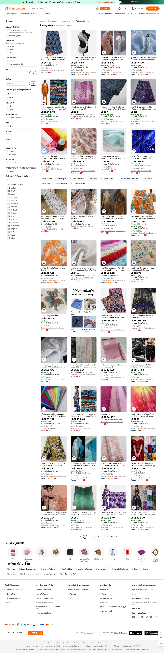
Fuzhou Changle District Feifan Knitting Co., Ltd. (84, 171)
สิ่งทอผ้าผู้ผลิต (62, 178)
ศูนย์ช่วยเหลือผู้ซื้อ (106, 590)
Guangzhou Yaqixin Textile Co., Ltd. (142, 72)
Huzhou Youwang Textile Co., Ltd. (82, 226)
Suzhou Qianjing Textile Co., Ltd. (51, 169)
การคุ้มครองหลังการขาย (44, 602)
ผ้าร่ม (24, 574)
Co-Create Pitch (10, 594)
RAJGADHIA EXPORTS (138, 279)
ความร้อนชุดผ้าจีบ (61, 183)
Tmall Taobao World (71, 643)
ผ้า (70, 21)
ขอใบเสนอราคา (73, 594)
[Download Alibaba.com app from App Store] (135, 633)
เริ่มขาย (134, 594)
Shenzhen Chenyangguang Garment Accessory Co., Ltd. (54, 280)
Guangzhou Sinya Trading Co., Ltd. (52, 70)
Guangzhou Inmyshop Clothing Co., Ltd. (144, 121)
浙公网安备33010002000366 (118, 650)
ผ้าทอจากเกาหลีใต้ (109, 178)
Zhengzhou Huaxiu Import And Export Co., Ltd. (114, 231)
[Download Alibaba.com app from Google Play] (152, 633)
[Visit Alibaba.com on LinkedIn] (138, 617)
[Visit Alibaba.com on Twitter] (142, 617)
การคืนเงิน (103, 602)
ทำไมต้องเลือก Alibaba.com (13, 590)
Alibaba (42, 21)
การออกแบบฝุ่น (102, 569)
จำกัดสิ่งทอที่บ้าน (67, 569)
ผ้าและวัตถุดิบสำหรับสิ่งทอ (57, 21)
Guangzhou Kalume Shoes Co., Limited (144, 233)
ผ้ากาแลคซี (46, 183)
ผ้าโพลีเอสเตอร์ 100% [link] (82, 21)
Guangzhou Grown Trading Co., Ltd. (143, 328)
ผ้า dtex (136, 569)
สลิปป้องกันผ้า (148, 178)
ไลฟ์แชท (103, 594)
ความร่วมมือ (136, 609)
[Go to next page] (116, 537)
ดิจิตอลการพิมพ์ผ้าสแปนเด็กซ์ (129, 178)
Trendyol (106, 643)
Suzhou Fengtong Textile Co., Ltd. (52, 379)
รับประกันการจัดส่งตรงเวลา (45, 598)
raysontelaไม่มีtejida (49, 569)
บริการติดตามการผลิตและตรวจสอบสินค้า (48, 608)
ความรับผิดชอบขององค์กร (13, 598)
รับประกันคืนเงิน (42, 594)
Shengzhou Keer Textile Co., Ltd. (112, 121)
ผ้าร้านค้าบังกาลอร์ (78, 178)
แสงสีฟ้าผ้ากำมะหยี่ (79, 183)
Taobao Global (91, 643)
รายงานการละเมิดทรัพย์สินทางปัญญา (113, 607)
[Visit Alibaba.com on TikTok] (155, 617)
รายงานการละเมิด (106, 611)
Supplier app (88, 633)
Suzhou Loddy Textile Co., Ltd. (141, 171)
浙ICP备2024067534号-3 (139, 650)
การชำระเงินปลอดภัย (43, 590)
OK (33, 73)
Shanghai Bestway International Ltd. (83, 117)
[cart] (126, 9)
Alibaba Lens (12, 633)
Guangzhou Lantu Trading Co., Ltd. (52, 328)
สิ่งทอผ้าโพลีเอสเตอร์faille (28, 569)
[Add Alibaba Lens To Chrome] (35, 633)
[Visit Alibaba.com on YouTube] (151, 617)
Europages (114, 643)
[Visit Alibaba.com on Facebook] (133, 617)
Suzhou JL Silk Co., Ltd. (108, 169)
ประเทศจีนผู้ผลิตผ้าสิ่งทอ (121, 569)
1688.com (59, 643)
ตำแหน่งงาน (8, 602)
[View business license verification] (102, 650)
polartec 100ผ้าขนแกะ (85, 569)
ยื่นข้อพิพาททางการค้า (107, 598)
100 (112, 536)
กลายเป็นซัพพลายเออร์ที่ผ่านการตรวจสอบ (145, 603)
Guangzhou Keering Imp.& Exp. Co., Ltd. (84, 72)
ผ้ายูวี (74, 574)
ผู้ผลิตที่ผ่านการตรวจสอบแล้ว (78, 590)
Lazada (82, 643)
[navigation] (21, 279)
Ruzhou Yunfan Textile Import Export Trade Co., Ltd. (114, 280)
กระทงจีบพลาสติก (51, 574)
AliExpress (50, 643)
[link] (161, 632)
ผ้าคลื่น (64, 574)
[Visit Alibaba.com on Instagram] (146, 617)
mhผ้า (147, 569)
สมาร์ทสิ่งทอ (93, 178)
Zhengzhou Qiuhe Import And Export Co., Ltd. (84, 374)
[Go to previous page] (81, 537)
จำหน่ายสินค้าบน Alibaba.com (142, 590)
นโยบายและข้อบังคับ (43, 613)
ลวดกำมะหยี (35, 574)
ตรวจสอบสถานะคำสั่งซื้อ (140, 598)
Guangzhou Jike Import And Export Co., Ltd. (114, 330)
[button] (97, 8)
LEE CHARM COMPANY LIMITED (82, 278)
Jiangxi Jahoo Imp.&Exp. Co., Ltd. (52, 229)
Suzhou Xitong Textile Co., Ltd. (111, 72)
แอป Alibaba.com (120, 633)
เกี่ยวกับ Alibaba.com (11, 585)
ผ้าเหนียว (12, 569)
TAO (99, 643)
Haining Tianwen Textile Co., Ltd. (52, 121)
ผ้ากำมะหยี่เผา (47, 178)
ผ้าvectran (12, 574)
